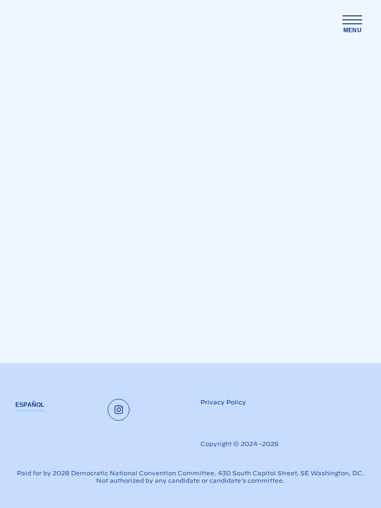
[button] (352, 24)
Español (30, 404)
